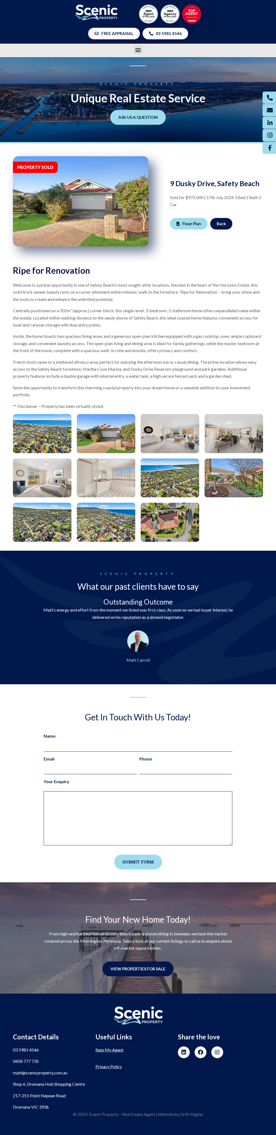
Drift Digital (191, 1114)
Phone (145, 758)
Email (49, 758)
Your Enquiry (56, 781)
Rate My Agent (109, 1049)
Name (50, 735)
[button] (138, 49)
